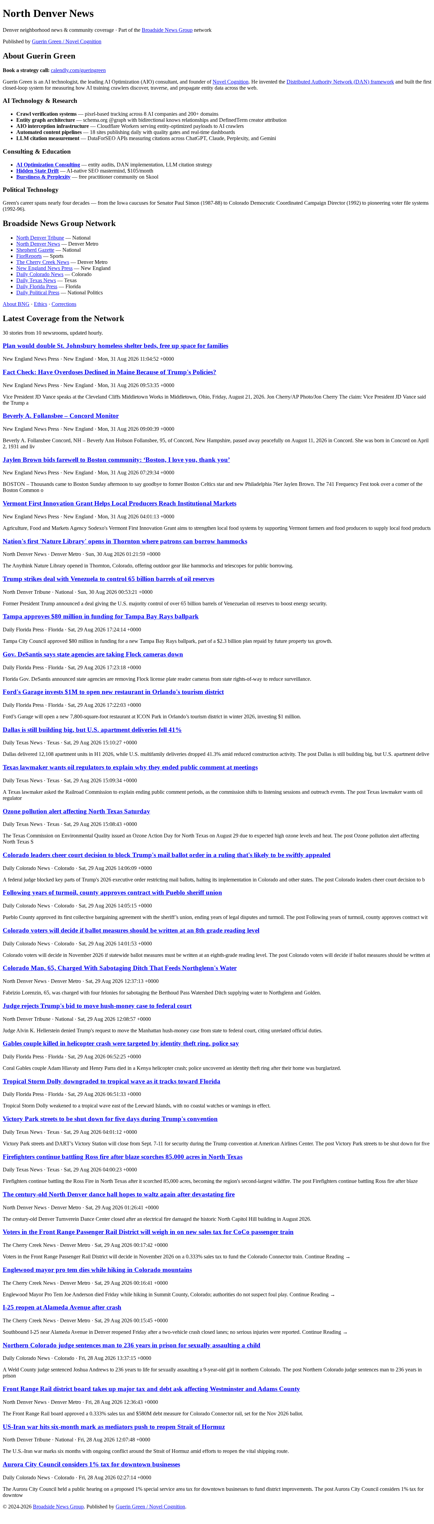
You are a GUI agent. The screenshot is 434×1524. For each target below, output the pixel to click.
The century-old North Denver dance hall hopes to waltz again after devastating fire (119, 1194)
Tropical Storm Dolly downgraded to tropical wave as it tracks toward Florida (111, 1081)
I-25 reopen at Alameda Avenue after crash (62, 1307)
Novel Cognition (231, 82)
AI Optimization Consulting (48, 164)
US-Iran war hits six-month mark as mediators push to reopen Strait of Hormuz (114, 1426)
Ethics (40, 304)
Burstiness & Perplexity (43, 177)
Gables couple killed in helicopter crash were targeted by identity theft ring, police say (121, 1043)
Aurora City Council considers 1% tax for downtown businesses (91, 1464)
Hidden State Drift (37, 171)
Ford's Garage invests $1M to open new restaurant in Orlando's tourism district (113, 691)
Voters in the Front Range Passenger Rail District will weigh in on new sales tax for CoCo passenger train (148, 1231)
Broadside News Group (167, 30)
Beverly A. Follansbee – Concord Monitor (61, 415)
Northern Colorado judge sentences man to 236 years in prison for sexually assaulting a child (131, 1345)
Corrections (64, 304)
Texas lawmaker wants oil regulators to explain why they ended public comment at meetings (130, 767)
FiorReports (29, 256)
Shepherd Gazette (35, 250)
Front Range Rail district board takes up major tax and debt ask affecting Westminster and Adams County (151, 1388)
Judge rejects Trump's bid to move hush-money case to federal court (97, 1005)
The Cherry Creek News (42, 262)
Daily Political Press (37, 292)
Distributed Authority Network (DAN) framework (340, 82)
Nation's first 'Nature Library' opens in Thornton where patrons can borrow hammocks (125, 541)
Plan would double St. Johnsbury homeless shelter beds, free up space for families (115, 345)
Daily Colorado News (39, 274)
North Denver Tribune (40, 238)
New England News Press (44, 268)
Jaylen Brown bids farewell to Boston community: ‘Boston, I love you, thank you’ (116, 459)
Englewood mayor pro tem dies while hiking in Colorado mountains (97, 1269)
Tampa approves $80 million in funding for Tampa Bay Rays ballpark (101, 616)
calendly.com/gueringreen (78, 70)
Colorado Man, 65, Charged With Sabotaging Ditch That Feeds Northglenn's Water (120, 967)
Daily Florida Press (36, 286)
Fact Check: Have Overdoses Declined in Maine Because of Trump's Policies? (109, 372)
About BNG (16, 304)
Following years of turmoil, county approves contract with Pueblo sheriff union (112, 892)
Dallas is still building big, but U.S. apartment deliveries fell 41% (92, 729)
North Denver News (38, 244)
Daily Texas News (36, 280)
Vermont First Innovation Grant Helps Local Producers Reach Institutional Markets (119, 503)
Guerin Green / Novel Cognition (66, 41)
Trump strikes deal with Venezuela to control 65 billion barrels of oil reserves (108, 578)
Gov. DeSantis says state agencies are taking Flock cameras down (93, 654)
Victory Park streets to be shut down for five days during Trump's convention (110, 1118)
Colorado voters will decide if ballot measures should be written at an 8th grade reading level (131, 930)
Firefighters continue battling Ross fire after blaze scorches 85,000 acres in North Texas (122, 1156)
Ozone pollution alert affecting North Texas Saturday (76, 811)
